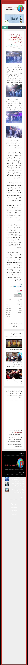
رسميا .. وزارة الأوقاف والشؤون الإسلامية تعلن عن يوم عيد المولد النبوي (17, 479)
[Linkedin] (16, 326)
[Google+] (9, 324)
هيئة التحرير (14, 507)
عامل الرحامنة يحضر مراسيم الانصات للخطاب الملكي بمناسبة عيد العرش (15, 38)
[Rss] (16, 324)
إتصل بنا (14, 514)
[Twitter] (12, 324)
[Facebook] (14, 324)
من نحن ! (14, 504)
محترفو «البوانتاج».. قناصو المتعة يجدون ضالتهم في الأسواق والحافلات (18, 485)
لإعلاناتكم (14, 510)
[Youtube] (14, 326)
